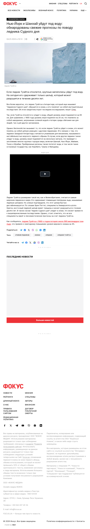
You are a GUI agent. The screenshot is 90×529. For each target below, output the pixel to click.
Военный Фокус (46, 10)
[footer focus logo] (13, 386)
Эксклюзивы (29, 10)
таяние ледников (22, 235)
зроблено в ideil (10, 525)
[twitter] (10, 425)
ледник (49, 235)
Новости (7, 393)
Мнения (52, 3)
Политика (61, 10)
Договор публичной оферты (31, 411)
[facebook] (4, 425)
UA (81, 3)
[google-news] (34, 425)
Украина (74, 10)
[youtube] (22, 425)
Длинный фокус (11, 401)
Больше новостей (45, 320)
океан (38, 235)
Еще (83, 10)
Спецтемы (62, 3)
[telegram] (16, 425)
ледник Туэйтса (64, 235)
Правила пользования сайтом (10, 411)
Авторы (28, 401)
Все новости (14, 10)
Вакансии (30, 405)
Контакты (80, 521)
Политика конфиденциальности (60, 521)
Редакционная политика (10, 418)
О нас (6, 405)
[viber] (28, 425)
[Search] (85, 3)
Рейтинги (73, 3)
